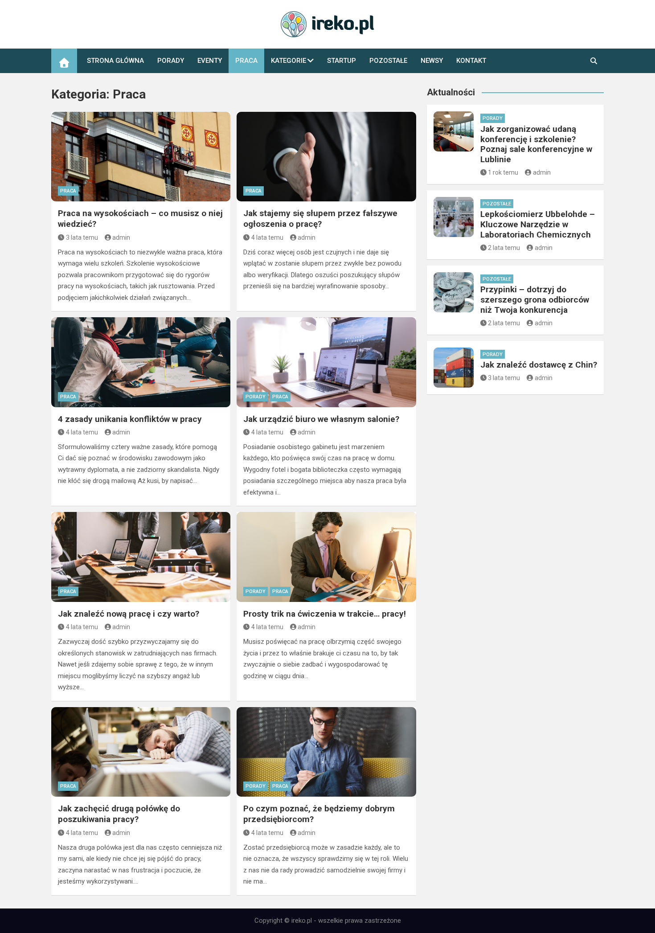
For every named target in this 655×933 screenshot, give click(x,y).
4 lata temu (267, 237)
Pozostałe (388, 61)
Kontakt (471, 61)
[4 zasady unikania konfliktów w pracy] (140, 362)
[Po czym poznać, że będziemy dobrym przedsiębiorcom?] (326, 752)
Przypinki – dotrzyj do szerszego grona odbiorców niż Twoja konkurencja (534, 299)
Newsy (432, 61)
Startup (341, 61)
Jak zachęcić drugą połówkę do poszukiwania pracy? (119, 814)
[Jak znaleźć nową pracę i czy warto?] (140, 557)
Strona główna (115, 61)
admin (121, 237)
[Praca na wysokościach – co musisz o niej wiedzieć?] (140, 156)
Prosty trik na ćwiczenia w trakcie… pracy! (324, 614)
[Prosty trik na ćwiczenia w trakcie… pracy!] (326, 557)
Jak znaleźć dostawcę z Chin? (538, 365)
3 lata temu (82, 237)
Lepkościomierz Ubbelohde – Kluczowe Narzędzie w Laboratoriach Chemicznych (537, 224)
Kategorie (288, 61)
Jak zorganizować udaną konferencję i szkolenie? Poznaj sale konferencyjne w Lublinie (536, 144)
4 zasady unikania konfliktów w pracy (130, 419)
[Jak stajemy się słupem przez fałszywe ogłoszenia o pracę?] (326, 156)
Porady (170, 61)
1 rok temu (503, 172)
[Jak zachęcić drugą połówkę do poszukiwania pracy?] (140, 752)
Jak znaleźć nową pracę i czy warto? (128, 614)
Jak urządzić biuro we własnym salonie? (321, 419)
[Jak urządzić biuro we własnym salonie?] (326, 362)
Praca (246, 61)
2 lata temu (504, 247)
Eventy (209, 61)
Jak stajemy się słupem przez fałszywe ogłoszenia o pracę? (320, 218)
